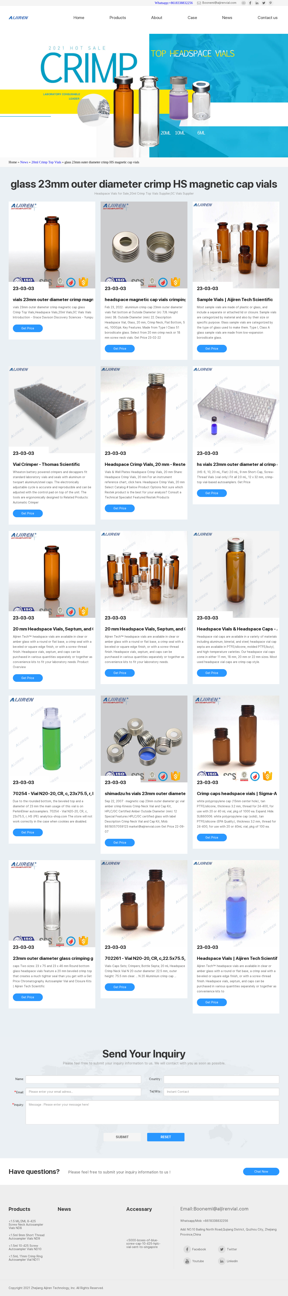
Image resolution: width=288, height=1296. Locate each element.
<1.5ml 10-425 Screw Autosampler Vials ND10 (25, 1247)
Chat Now (261, 1171)
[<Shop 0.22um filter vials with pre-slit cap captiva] (79, 1244)
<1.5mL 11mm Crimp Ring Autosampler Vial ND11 (26, 1258)
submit (122, 1137)
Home (79, 17)
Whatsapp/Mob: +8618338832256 (204, 1220)
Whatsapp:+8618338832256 (174, 3)
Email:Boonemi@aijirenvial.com (214, 1208)
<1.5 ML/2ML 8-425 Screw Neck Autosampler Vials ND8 (26, 1225)
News (227, 17)
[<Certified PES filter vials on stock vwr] (79, 1237)
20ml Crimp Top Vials (46, 162)
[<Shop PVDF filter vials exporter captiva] (79, 1229)
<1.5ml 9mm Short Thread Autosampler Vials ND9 (26, 1236)
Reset (166, 1137)
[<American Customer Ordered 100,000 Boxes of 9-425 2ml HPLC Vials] (143, 1233)
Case (192, 17)
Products (118, 17)
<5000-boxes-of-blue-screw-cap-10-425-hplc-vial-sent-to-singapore (143, 1244)
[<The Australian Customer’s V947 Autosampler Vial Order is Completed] (143, 1225)
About (156, 17)
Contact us (268, 17)
